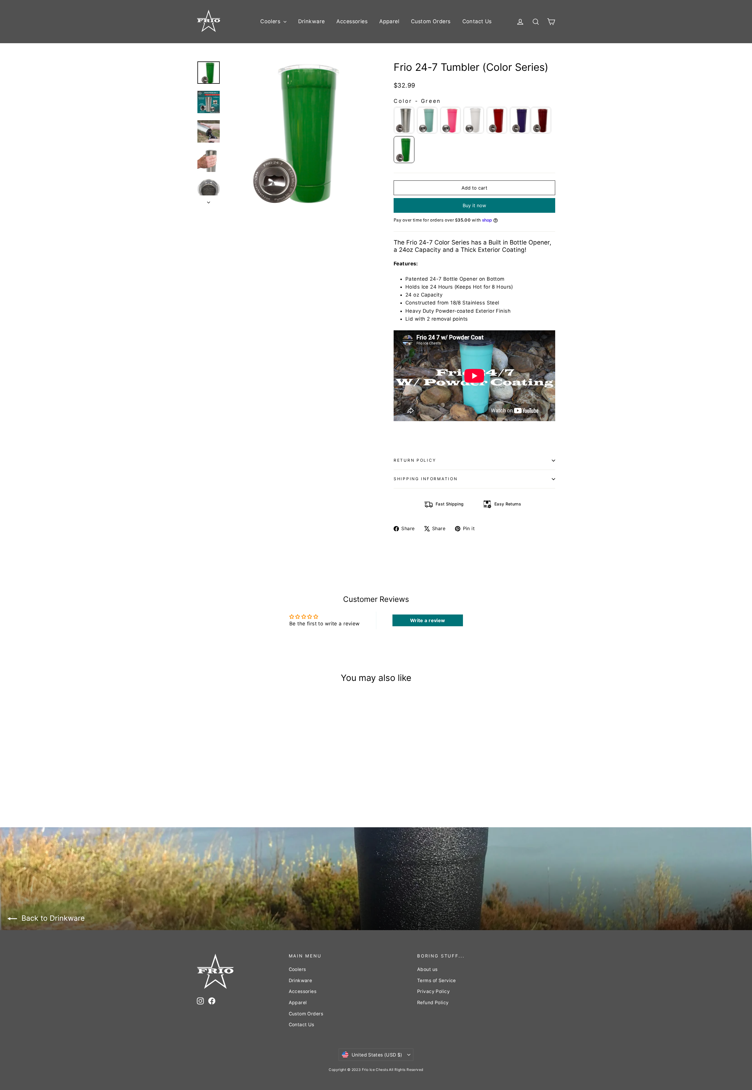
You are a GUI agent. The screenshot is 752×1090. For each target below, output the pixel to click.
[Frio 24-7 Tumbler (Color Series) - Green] (200, 782)
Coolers (271, 21)
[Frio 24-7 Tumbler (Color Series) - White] (222, 776)
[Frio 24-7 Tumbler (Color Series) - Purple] (237, 776)
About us (427, 969)
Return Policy (415, 460)
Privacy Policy (433, 991)
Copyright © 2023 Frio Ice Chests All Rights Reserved (376, 1069)
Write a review (427, 620)
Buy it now (474, 205)
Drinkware (311, 21)
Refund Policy (433, 1002)
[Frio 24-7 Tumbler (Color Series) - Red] (229, 776)
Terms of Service (436, 980)
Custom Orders (431, 21)
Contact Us (477, 21)
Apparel (389, 21)
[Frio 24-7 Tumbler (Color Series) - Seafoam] (207, 776)
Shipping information (425, 478)
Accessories (351, 21)
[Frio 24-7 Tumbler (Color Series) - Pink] (215, 776)
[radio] (404, 120)
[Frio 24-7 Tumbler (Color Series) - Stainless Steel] (200, 776)
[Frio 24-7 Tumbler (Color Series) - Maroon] (244, 776)
